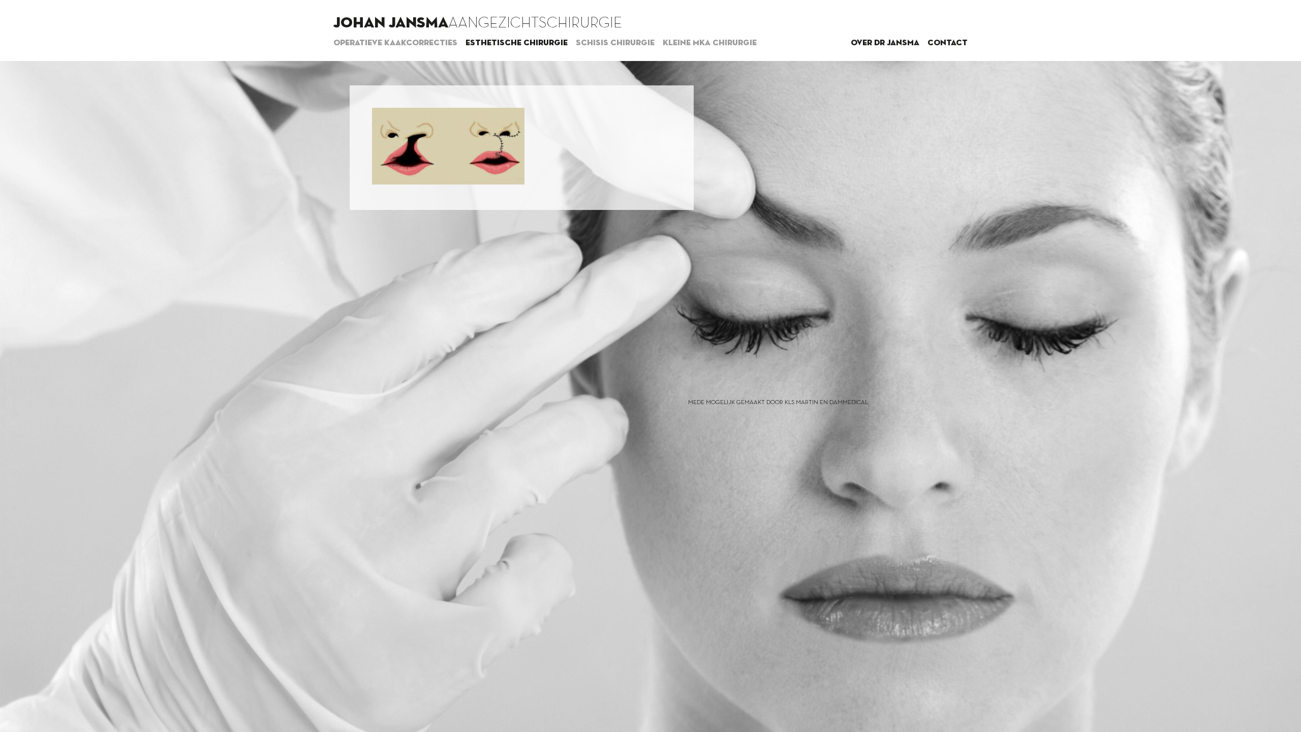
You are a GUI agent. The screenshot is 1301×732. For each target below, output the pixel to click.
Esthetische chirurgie (517, 43)
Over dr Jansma (885, 43)
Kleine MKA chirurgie (710, 43)
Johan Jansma (390, 23)
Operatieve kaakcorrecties (395, 43)
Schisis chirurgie (615, 43)
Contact (947, 43)
